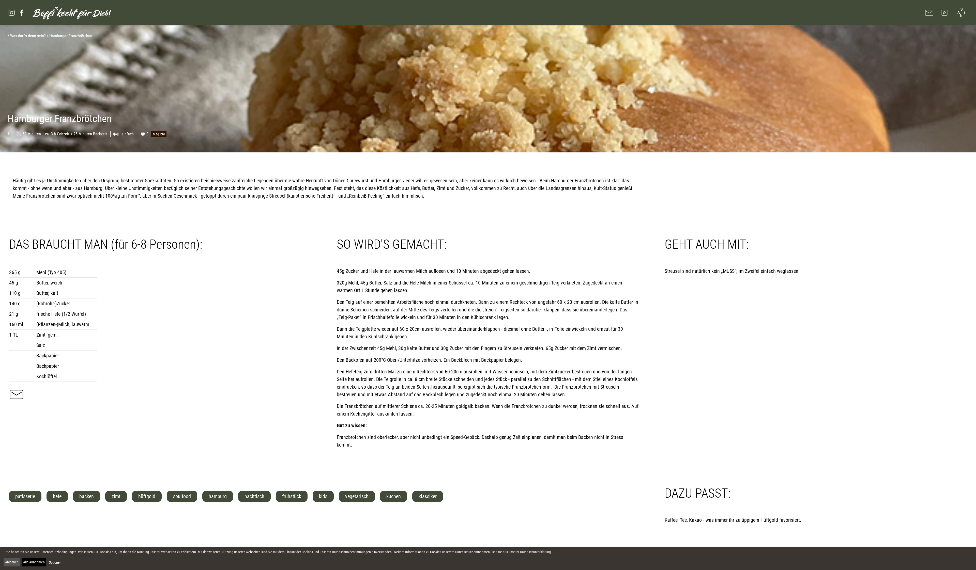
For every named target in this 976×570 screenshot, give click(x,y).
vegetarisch (357, 496)
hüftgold (146, 496)
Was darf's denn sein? (28, 36)
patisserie (25, 496)
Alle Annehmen (34, 562)
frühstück (291, 496)
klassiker (428, 496)
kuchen (393, 496)
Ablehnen (12, 562)
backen (86, 496)
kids (323, 496)
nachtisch (254, 496)
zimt (116, 496)
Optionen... (57, 562)
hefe (57, 496)
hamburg (218, 496)
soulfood (182, 496)
